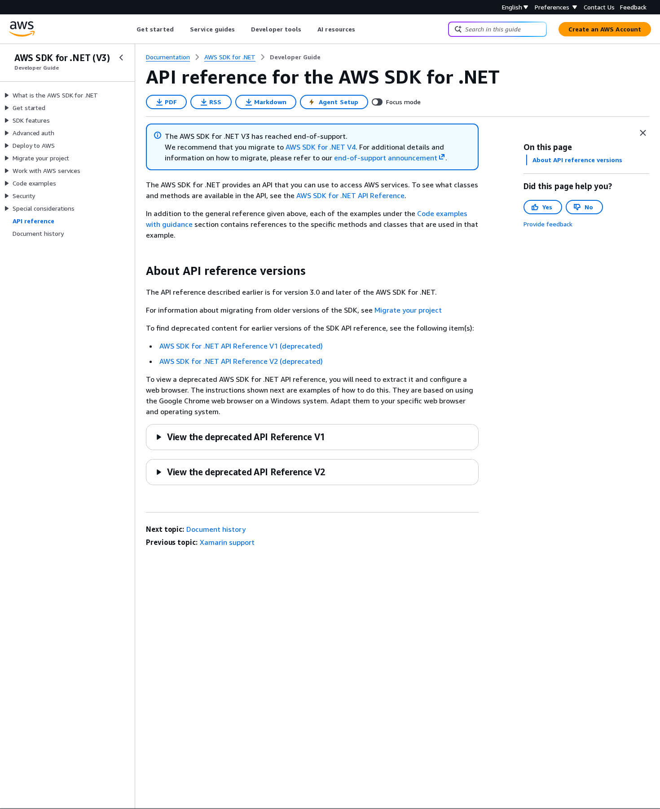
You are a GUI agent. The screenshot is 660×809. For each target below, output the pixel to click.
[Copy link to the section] (138, 270)
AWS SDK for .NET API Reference (350, 195)
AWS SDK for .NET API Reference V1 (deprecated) (241, 345)
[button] (240, 437)
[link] (295, 57)
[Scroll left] (130, 29)
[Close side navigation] (121, 57)
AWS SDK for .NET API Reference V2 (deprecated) (241, 361)
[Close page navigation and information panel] (643, 133)
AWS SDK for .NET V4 (321, 146)
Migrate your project (408, 309)
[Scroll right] (362, 29)
